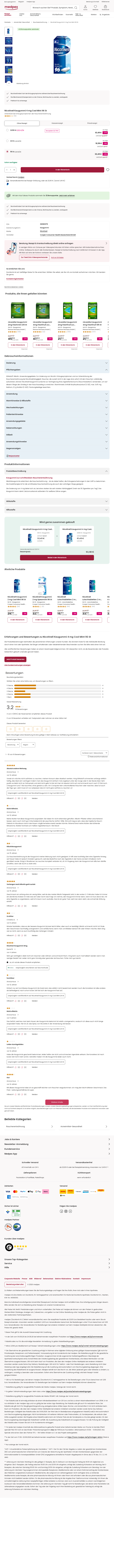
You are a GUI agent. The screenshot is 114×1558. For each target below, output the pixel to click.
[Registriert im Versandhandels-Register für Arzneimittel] (16, 1213)
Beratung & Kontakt (92, 2)
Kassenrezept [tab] (57, 123)
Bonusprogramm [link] (10, 2)
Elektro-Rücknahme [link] (63, 1279)
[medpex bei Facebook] (61, 1211)
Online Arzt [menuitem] (21, 14)
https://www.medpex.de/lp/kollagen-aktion (85, 1437)
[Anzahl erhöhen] (14, 169)
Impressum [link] (86, 1279)
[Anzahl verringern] (6, 169)
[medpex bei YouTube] (70, 1211)
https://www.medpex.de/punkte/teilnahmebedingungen (68, 1391)
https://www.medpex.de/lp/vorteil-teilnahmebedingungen (84, 1346)
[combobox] (55, 8)
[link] (8, 1227)
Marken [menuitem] (94, 14)
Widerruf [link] (37, 1279)
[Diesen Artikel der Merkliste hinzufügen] (108, 170)
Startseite (7, 22)
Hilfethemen (106, 2)
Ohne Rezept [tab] (22, 123)
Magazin (21, 2)
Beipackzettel (14, 456)
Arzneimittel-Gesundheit (22, 22)
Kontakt (76, 1279)
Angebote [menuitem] (106, 14)
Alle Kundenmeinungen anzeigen (17, 665)
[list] (8, 55)
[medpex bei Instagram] (66, 1211)
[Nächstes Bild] (9, 83)
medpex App (31, 2)
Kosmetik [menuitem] (69, 14)
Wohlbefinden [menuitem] (57, 14)
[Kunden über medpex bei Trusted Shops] (16, 1247)
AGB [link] (30, 1279)
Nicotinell (43, 231)
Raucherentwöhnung (40, 22)
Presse (24, 1279)
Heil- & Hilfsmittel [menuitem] (79, 14)
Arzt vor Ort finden (57, 257)
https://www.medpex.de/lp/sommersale (86, 1337)
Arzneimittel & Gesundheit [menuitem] (35, 14)
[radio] (7, 130)
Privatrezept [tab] (92, 123)
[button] (34, 257)
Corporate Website (12, 1279)
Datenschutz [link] (48, 1279)
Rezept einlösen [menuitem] (7, 14)
